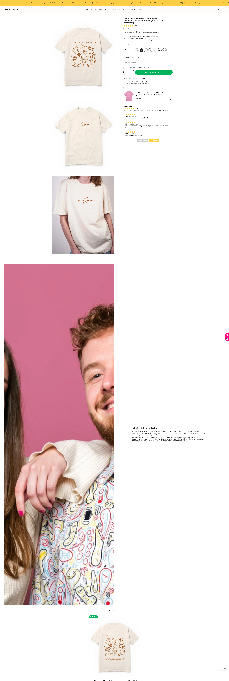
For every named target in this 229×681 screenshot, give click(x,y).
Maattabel (130, 44)
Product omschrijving (131, 57)
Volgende (154, 141)
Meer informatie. (163, 110)
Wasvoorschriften (129, 63)
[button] (88, 9)
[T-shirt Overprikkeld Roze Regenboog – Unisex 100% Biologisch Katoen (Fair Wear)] (128, 96)
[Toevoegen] (169, 99)
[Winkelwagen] (223, 9)
